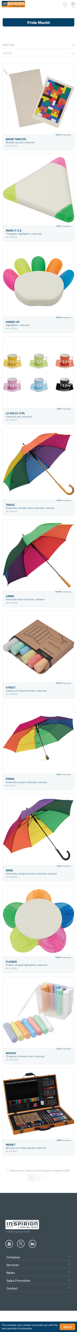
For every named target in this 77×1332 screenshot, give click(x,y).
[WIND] (38, 829)
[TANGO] (38, 464)
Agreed (67, 1326)
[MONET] (38, 1104)
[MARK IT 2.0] (38, 190)
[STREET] (38, 647)
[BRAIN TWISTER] (38, 98)
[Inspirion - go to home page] (13, 6)
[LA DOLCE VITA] (38, 372)
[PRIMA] (38, 738)
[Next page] (45, 1178)
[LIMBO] (38, 555)
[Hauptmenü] (73, 4)
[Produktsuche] (65, 4)
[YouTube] (9, 1243)
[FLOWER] (38, 921)
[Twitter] (21, 1243)
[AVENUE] (38, 1012)
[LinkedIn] (32, 1243)
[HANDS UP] (38, 281)
